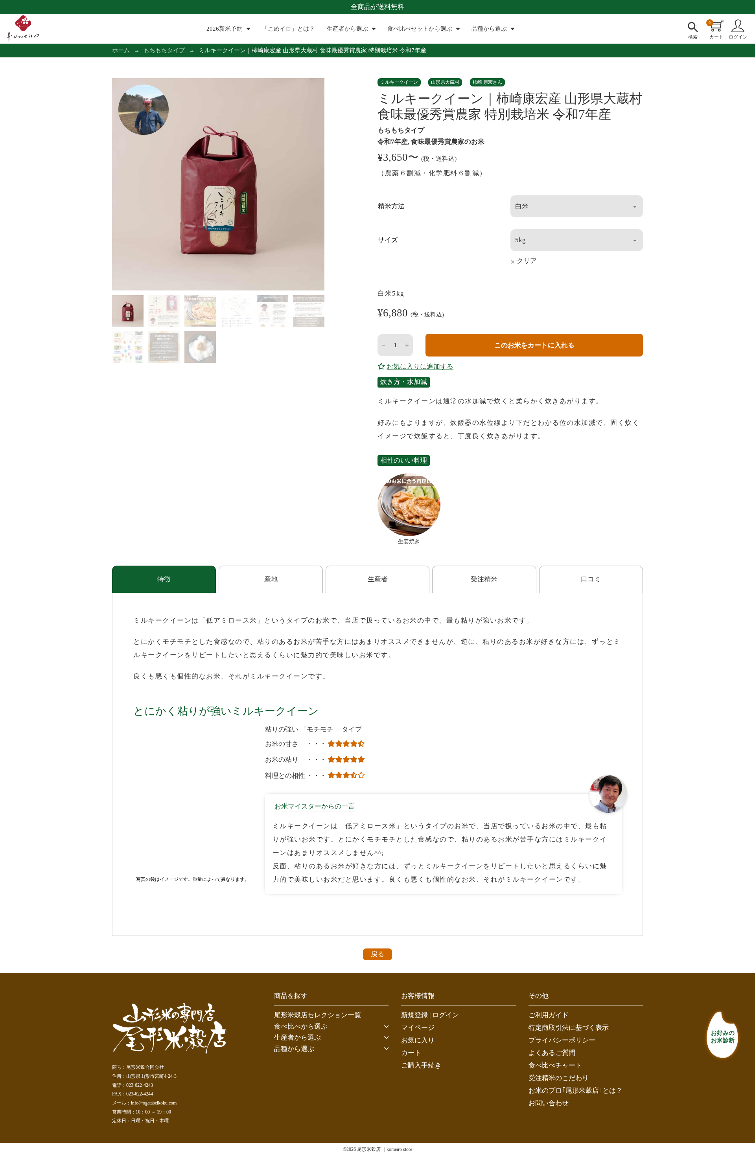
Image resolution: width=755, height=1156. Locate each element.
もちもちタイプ (164, 50)
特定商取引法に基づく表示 (568, 1027)
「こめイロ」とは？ (288, 29)
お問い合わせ (548, 1103)
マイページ (418, 1027)
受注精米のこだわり (558, 1078)
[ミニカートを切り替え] (717, 26)
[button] (331, 1026)
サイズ (388, 240)
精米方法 (391, 206)
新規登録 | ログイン (430, 1015)
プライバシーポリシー (561, 1040)
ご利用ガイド (548, 1015)
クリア (527, 261)
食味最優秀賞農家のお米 (447, 141)
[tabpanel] (377, 764)
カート (411, 1053)
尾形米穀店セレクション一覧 (317, 1015)
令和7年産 (393, 141)
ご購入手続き (421, 1065)
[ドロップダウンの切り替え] (248, 29)
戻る (378, 954)
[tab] (164, 579)
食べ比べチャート (555, 1065)
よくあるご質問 (551, 1053)
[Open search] (692, 26)
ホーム (121, 50)
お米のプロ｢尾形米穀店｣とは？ (575, 1090)
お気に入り (418, 1040)
